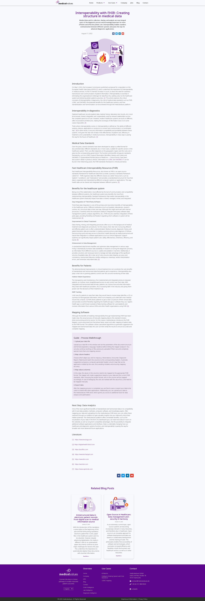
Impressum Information (129, 599)
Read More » (86, 556)
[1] (97, 89)
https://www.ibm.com (82, 459)
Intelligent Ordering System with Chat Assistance (113, 577)
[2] (104, 98)
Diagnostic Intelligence (90, 593)
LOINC (110, 160)
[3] (97, 137)
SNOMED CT (120, 160)
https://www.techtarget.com (84, 454)
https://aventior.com (81, 464)
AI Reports (105, 573)
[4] (76, 130)
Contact (145, 3)
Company (124, 3)
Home (91, 3)
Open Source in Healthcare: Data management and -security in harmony (119, 516)
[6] (82, 218)
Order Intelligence (88, 587)
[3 (85, 123)
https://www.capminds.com (84, 469)
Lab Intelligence (87, 590)
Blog (137, 3)
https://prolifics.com (81, 449)
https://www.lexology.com (83, 440)
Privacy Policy (143, 599)
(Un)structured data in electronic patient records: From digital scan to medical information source (86, 518)
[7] (87, 300)
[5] (118, 182)
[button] (113, 33)
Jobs (131, 3)
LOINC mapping (106, 580)
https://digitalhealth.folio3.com (84, 444)
